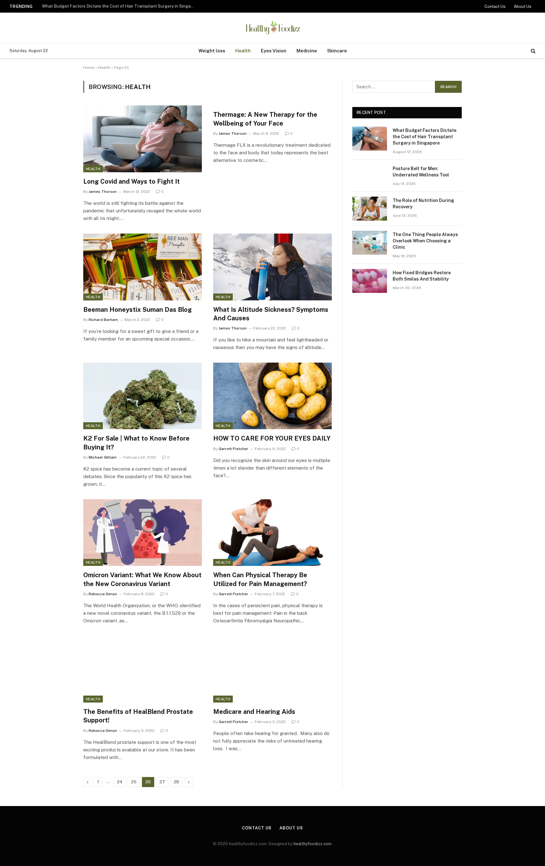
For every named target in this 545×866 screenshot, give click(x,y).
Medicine (306, 50)
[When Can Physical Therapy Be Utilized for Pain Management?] (272, 532)
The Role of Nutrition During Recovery (423, 203)
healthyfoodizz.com (312, 843)
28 (176, 782)
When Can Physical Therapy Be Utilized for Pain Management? (260, 579)
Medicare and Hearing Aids (254, 711)
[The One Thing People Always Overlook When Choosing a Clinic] (369, 243)
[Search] (533, 51)
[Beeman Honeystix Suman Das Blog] (142, 267)
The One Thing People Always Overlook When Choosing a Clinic (425, 241)
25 (134, 782)
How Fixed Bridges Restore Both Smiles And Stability (422, 276)
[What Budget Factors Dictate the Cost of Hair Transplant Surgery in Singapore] (369, 139)
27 (162, 782)
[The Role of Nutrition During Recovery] (369, 209)
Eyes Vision (273, 50)
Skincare (337, 50)
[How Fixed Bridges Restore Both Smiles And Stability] (369, 281)
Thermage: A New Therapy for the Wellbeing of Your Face (265, 119)
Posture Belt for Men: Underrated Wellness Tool (90, 6)
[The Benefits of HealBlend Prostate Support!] (142, 669)
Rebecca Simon (103, 594)
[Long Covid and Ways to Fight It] (142, 138)
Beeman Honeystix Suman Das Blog (137, 309)
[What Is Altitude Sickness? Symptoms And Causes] (272, 267)
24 (119, 782)
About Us (522, 6)
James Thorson (103, 191)
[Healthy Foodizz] (272, 28)
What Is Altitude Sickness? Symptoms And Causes (270, 314)
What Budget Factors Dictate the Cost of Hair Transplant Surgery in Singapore (424, 136)
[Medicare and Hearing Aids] (272, 669)
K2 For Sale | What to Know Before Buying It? (136, 443)
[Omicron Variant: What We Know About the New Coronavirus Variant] (142, 532)
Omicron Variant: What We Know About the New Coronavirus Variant (142, 579)
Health (243, 50)
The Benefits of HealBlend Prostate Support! (138, 716)
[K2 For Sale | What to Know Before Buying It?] (142, 396)
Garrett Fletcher (233, 449)
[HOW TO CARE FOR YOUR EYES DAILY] (272, 396)
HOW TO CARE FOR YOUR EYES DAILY (272, 438)
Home (88, 67)
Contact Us (495, 6)
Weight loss (211, 50)
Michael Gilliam (103, 457)
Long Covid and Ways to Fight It (131, 181)
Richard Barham (103, 319)
